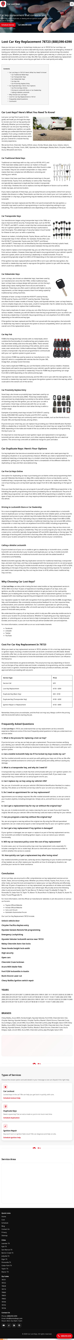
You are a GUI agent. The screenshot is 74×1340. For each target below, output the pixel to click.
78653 (4, 1295)
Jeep (50, 145)
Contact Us (6, 1229)
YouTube (8, 636)
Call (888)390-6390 (24, 25)
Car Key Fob (15, 81)
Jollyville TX (5, 1256)
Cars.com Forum (11, 910)
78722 (4, 1283)
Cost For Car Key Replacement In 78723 (22, 97)
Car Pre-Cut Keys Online (19, 88)
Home (4, 1216)
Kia (37, 147)
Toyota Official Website (13, 905)
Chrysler (62, 147)
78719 (4, 1289)
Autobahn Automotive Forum (16, 912)
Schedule (5, 1223)
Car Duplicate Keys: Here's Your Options (22, 86)
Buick (56, 147)
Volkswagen (43, 147)
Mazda (51, 147)
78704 (4, 1302)
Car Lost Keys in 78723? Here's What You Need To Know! (27, 72)
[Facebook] (9, 1325)
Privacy (4, 1232)
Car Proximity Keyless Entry (20, 83)
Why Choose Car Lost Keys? (18, 95)
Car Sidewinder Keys (18, 79)
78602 (4, 1299)
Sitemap (5, 1235)
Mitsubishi (10, 150)
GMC (27, 147)
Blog (3, 1226)
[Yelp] (14, 1325)
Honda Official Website (13, 908)
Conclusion (12, 101)
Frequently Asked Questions (18, 99)
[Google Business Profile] (19, 1325)
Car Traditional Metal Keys (20, 75)
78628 (4, 1286)
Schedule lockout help (11, 1098)
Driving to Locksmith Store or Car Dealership (26, 90)
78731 (4, 1280)
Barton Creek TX (7, 1253)
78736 (4, 1308)
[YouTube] (4, 1325)
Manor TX (5, 1272)
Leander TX (6, 1243)
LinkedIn (8, 631)
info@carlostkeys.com (14, 1318)
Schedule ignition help (12, 1137)
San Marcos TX (7, 1250)
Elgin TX (4, 1259)
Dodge (4, 147)
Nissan (45, 145)
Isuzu (55, 145)
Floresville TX (6, 1262)
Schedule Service (7, 25)
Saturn (66, 145)
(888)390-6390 (12, 1316)
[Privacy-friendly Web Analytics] (37, 1339)
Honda (40, 145)
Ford (11, 145)
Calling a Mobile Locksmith (20, 92)
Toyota (24, 145)
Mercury (10, 147)
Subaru (60, 145)
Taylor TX (5, 1269)
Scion (22, 147)
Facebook (8, 628)
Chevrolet (17, 145)
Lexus (35, 145)
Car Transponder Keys (18, 77)
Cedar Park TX (7, 1265)
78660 (4, 1292)
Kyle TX (4, 1246)
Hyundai (32, 147)
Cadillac (68, 147)
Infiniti (29, 145)
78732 (4, 1305)
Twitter (8, 633)
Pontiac (17, 147)
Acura (4, 150)
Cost (3, 1220)
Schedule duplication (11, 1118)
